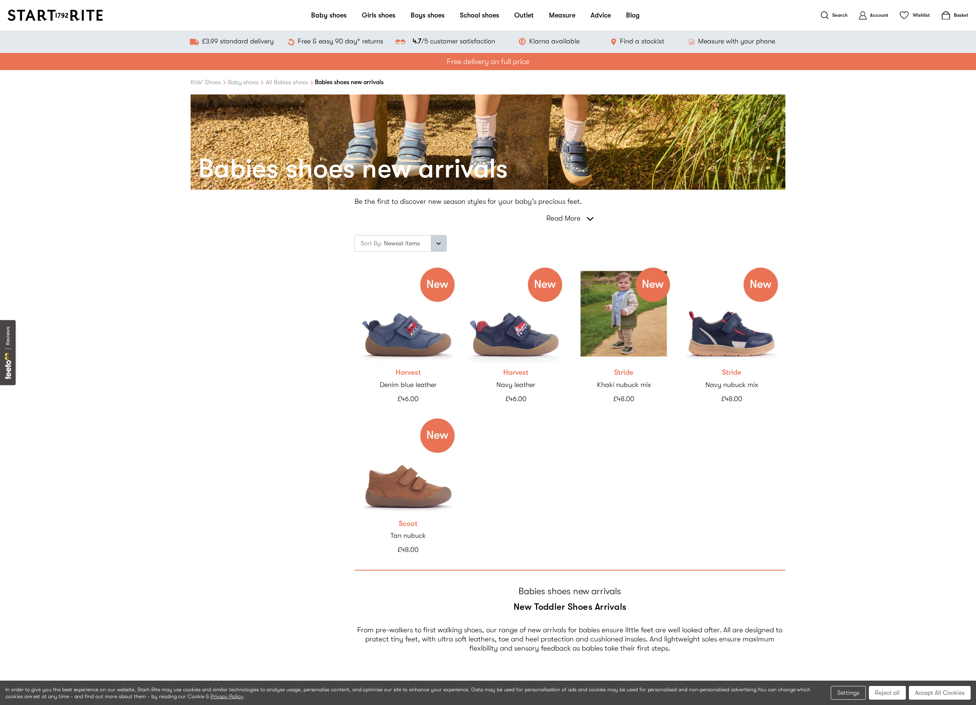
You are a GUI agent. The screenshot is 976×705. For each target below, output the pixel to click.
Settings (848, 692)
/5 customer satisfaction (454, 41)
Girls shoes (378, 15)
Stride (623, 372)
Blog (633, 15)
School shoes (479, 15)
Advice (601, 15)
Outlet (524, 15)
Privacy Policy (226, 696)
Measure (562, 15)
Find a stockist (642, 41)
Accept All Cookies (940, 692)
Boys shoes (428, 15)
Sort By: (371, 243)
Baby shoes (329, 15)
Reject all (887, 692)
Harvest (408, 372)
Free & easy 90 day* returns (340, 41)
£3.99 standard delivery (238, 41)
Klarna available (554, 41)
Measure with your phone (736, 41)
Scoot (408, 524)
